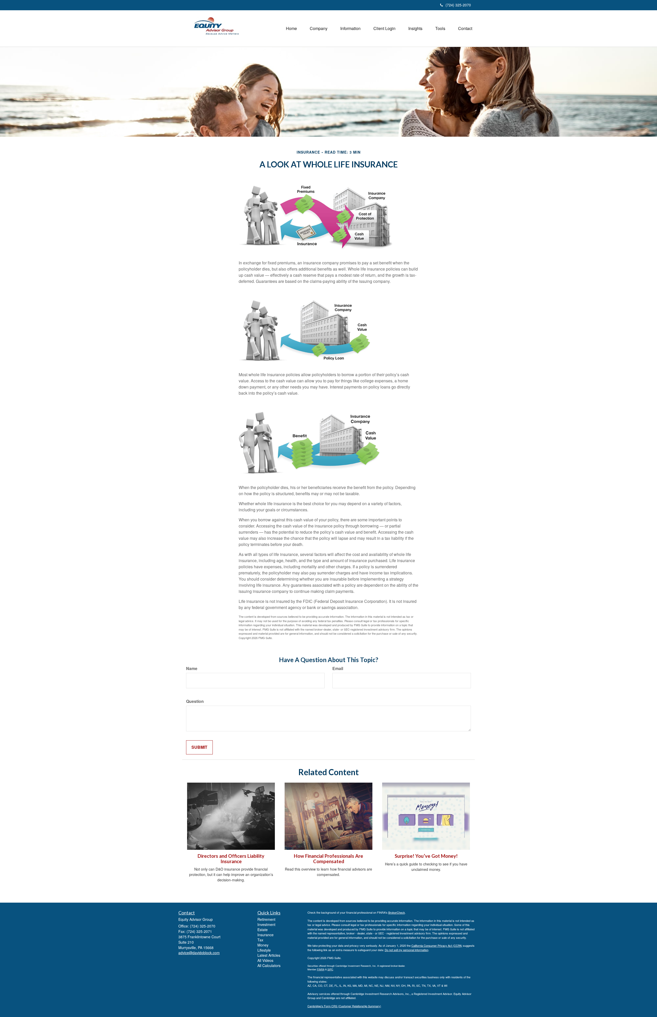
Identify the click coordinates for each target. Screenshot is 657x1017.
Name (191, 668)
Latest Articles (268, 955)
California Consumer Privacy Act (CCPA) (436, 945)
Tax (260, 939)
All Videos (265, 960)
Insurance (265, 934)
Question (195, 701)
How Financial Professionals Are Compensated (328, 858)
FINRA (320, 969)
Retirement (266, 919)
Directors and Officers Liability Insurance (231, 858)
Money (262, 945)
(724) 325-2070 (458, 4)
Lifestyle (264, 950)
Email (337, 668)
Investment (266, 924)
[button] (318, 28)
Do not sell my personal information (406, 950)
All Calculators (269, 965)
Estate (262, 929)
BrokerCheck (396, 912)
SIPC (330, 969)
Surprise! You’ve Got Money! (426, 856)
